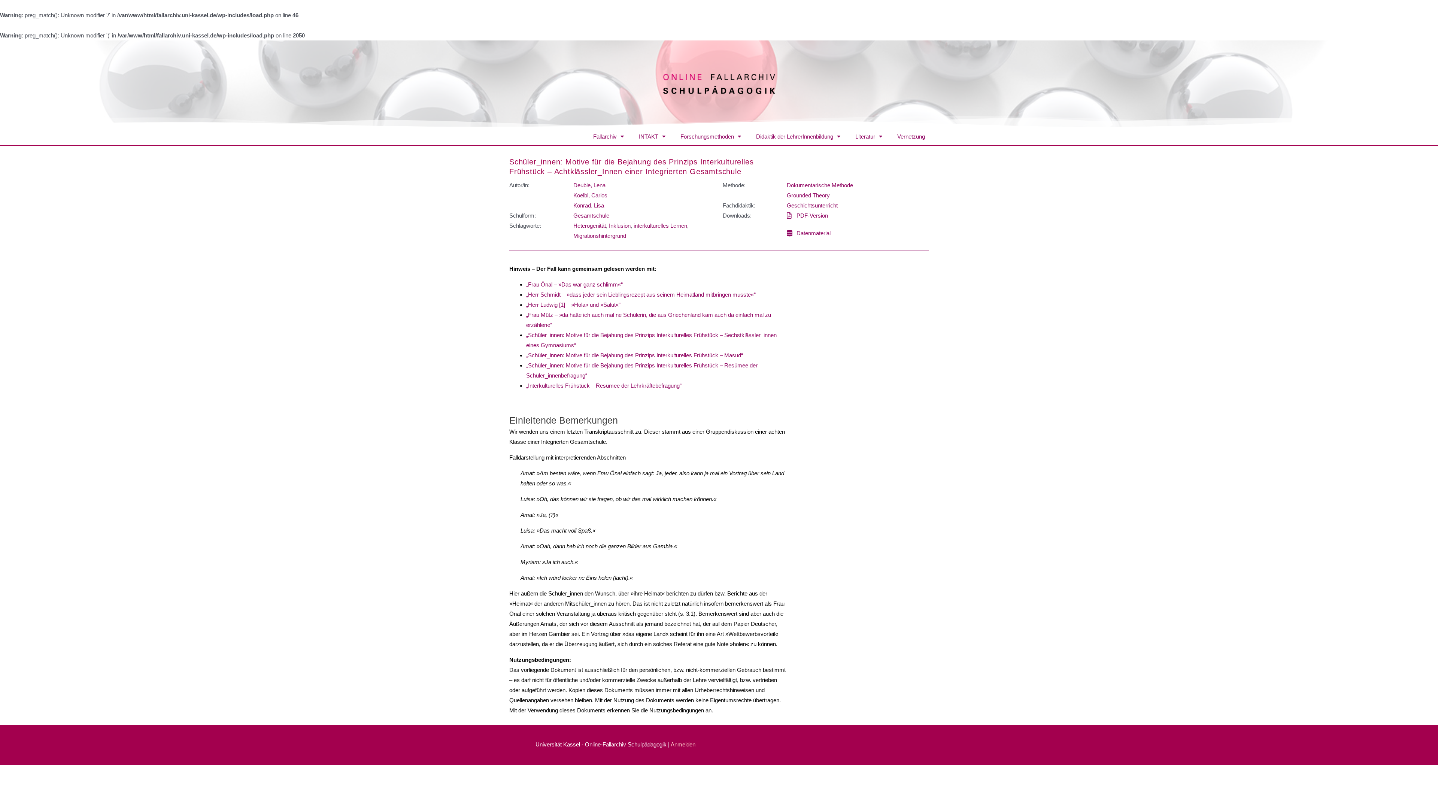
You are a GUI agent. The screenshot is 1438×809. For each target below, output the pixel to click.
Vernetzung (911, 136)
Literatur (865, 136)
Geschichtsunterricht (812, 205)
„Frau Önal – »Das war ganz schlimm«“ (574, 284)
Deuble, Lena (589, 185)
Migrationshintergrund (599, 236)
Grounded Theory (808, 195)
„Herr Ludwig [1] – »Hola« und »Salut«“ (573, 305)
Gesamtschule (591, 215)
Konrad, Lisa (588, 205)
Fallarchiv (605, 136)
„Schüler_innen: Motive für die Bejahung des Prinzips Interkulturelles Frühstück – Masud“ (634, 355)
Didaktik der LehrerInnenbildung (794, 136)
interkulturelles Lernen (660, 225)
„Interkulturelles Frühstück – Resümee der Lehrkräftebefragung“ (604, 385)
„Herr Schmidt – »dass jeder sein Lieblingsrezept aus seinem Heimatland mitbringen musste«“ (641, 294)
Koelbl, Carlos (590, 195)
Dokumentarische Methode (820, 185)
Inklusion (620, 225)
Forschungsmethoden (707, 136)
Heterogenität (589, 225)
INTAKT (648, 136)
